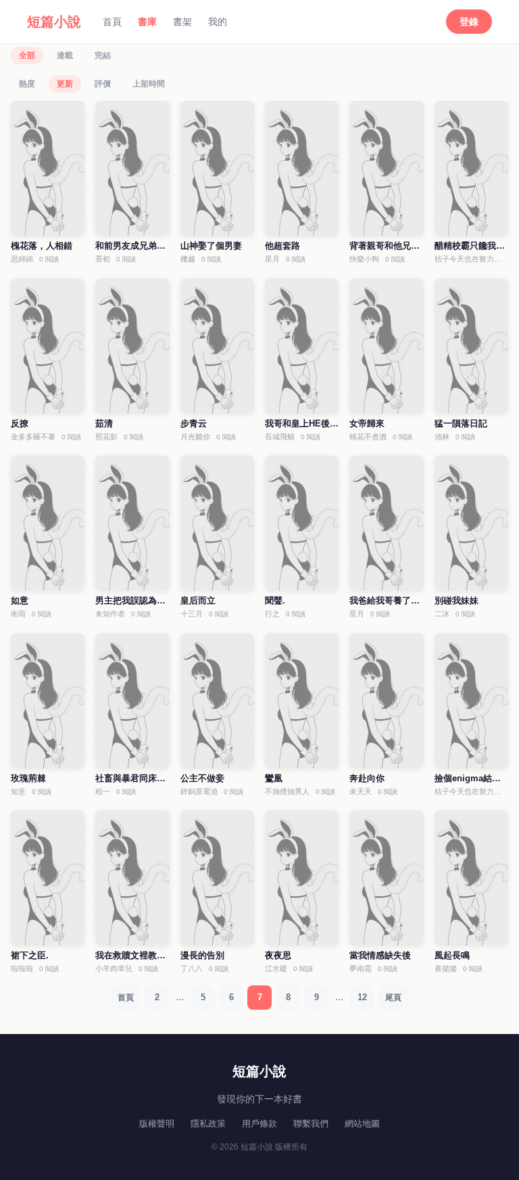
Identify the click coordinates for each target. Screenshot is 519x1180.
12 (362, 997)
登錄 (469, 21)
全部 (27, 55)
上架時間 (148, 84)
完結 (103, 55)
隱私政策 (208, 1123)
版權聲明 (156, 1123)
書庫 (147, 21)
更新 (65, 84)
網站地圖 (362, 1123)
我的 (217, 21)
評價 (103, 84)
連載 (65, 55)
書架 (182, 21)
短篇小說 (54, 21)
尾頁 (393, 997)
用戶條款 (259, 1123)
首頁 (112, 21)
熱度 (27, 84)
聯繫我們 (310, 1123)
